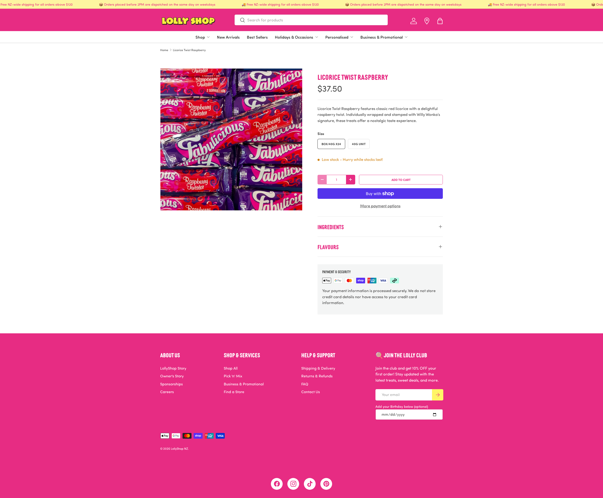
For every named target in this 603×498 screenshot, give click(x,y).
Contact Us (310, 391)
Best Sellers (257, 37)
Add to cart (401, 180)
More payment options (380, 205)
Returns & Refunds (317, 376)
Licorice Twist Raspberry (189, 50)
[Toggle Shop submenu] (208, 37)
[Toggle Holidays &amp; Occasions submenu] (316, 37)
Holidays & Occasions (294, 37)
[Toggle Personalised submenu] (351, 37)
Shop (200, 37)
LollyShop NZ (179, 448)
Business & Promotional (381, 37)
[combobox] (311, 20)
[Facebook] (277, 484)
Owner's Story (172, 376)
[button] (440, 21)
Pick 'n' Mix (233, 376)
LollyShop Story (173, 368)
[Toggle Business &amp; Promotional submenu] (406, 37)
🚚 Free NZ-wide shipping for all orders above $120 (280, 4)
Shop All (231, 368)
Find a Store (234, 391)
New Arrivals (228, 37)
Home (164, 50)
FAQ (304, 384)
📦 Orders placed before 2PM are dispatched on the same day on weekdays (157, 4)
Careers (167, 391)
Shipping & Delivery (318, 368)
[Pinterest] (326, 484)
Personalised (336, 37)
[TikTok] (310, 484)
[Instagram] (293, 484)
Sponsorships (171, 384)
